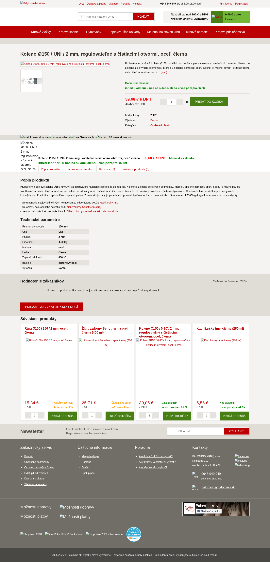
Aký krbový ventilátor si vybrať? (157, 461)
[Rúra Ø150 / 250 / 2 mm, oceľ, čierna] (49, 340)
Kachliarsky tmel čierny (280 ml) (220, 328)
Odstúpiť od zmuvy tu (36, 473)
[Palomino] (23, 32)
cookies (147, 554)
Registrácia (241, 3)
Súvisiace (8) (135, 169)
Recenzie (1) (107, 169)
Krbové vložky (41, 32)
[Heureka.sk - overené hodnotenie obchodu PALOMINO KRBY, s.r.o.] (135, 532)
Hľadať (143, 16)
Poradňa (125, 3)
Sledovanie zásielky (35, 484)
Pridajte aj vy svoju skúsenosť (51, 307)
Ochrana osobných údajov (39, 467)
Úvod (81, 3)
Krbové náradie (197, 32)
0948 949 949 (211, 473)
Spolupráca (88, 473)
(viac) (164, 72)
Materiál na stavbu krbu (163, 32)
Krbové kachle (69, 32)
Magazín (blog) (90, 456)
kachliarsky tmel (109, 202)
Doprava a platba (96, 3)
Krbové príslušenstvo (230, 32)
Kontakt (137, 3)
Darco (154, 120)
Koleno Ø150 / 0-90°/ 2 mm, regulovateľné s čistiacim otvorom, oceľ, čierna (159, 332)
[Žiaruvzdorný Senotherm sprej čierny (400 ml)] (106, 344)
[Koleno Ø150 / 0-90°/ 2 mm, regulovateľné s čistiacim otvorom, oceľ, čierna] (163, 344)
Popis (50, 169)
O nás (85, 467)
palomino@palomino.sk (218, 487)
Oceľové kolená (159, 125)
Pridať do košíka (209, 101)
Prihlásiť (236, 431)
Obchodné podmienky (36, 461)
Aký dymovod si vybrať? (153, 467)
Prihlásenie (225, 3)
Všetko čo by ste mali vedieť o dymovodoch (92, 211)
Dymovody (93, 32)
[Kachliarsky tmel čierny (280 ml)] (221, 340)
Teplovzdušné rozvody (124, 32)
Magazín (113, 3)
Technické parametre (79, 169)
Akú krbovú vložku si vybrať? (156, 456)
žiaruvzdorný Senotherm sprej (84, 206)
